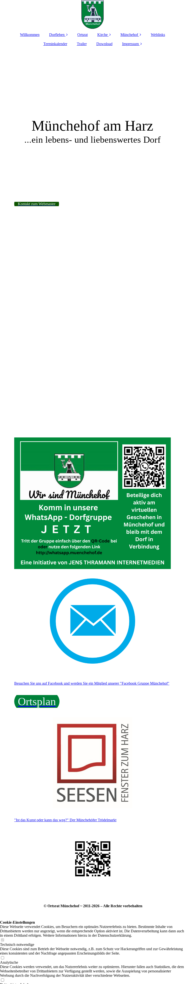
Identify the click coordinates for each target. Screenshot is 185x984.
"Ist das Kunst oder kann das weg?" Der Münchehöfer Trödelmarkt (65, 820)
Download (104, 44)
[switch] (2, 940)
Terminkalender (55, 44)
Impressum (130, 44)
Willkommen (30, 35)
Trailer (82, 44)
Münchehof (129, 35)
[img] (92, 14)
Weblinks (158, 35)
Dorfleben (57, 35)
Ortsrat (82, 35)
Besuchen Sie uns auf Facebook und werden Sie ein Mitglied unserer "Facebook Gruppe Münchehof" (91, 683)
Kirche (102, 35)
